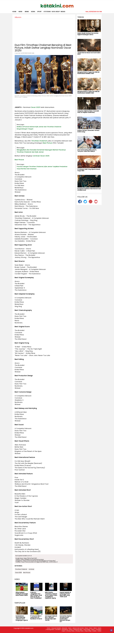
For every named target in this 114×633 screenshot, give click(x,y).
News (20, 12)
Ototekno (58, 629)
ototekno (47, 12)
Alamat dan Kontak (78, 628)
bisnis (27, 12)
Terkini (99, 631)
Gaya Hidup (56, 12)
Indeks (63, 12)
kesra (33, 12)
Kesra (90, 628)
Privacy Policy (70, 631)
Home (14, 12)
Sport (39, 12)
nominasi (36, 156)
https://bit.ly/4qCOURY (30, 558)
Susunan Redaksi (56, 628)
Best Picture (47, 143)
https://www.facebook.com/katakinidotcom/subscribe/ (39, 561)
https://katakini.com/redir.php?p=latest (32, 559)
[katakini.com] (57, 6)
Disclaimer (65, 629)
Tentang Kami (50, 629)
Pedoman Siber (78, 629)
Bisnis (95, 628)
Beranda (64, 628)
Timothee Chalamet (39, 141)
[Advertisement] (44, 30)
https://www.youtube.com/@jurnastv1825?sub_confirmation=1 (39, 562)
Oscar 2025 (35, 107)
